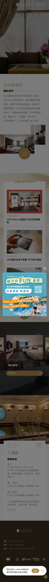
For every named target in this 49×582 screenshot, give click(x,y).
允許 (35, 570)
